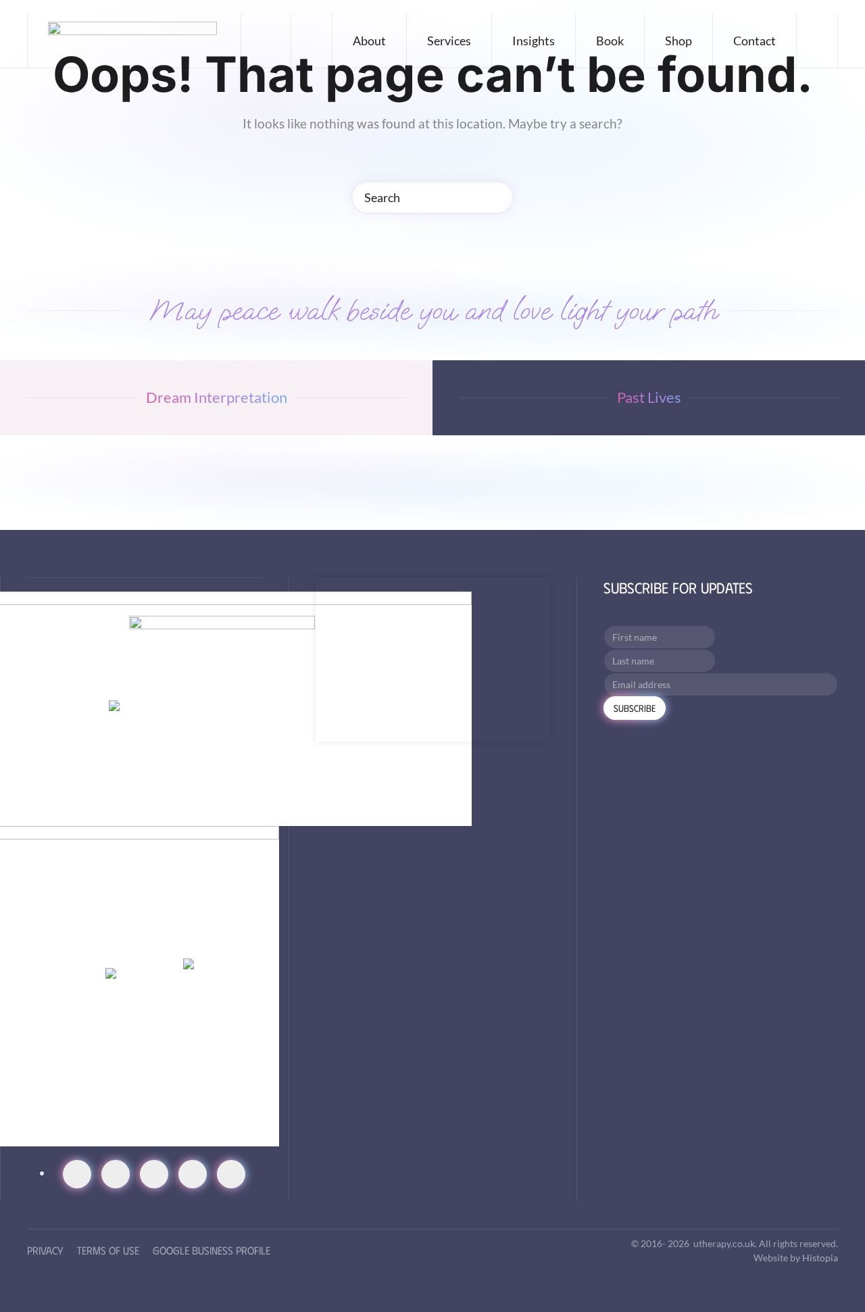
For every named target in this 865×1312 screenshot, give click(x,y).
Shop (678, 40)
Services (449, 40)
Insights (533, 40)
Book (610, 40)
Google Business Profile (211, 1250)
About (369, 40)
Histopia (820, 1257)
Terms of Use (108, 1250)
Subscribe (635, 708)
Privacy (45, 1250)
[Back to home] (134, 41)
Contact (754, 40)
